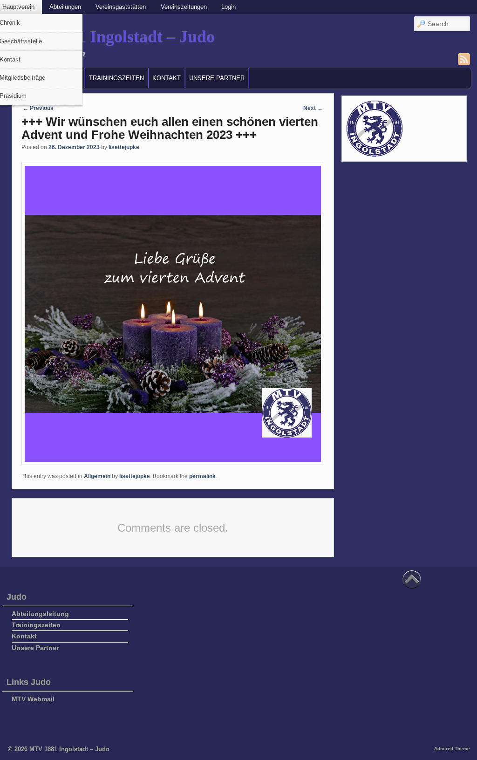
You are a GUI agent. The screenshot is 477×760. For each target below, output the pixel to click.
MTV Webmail (33, 699)
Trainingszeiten (116, 78)
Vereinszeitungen (184, 6)
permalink (202, 476)
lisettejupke (124, 147)
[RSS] (464, 59)
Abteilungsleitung (40, 613)
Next (313, 108)
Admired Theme (452, 748)
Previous (38, 108)
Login (228, 6)
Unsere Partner (217, 78)
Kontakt (166, 78)
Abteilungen (65, 6)
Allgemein (97, 476)
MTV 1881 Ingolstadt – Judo (112, 36)
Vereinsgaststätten (120, 6)
